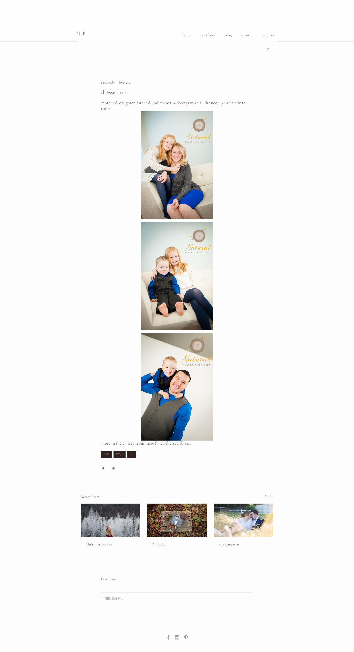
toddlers (119, 454)
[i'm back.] (177, 520)
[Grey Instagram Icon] (177, 637)
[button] (268, 49)
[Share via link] (113, 469)
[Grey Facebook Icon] (168, 637)
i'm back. (158, 544)
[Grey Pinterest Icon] (186, 637)
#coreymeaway (229, 544)
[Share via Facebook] (103, 469)
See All (269, 496)
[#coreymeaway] (243, 520)
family (106, 454)
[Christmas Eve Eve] (110, 520)
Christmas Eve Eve (99, 544)
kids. (132, 454)
